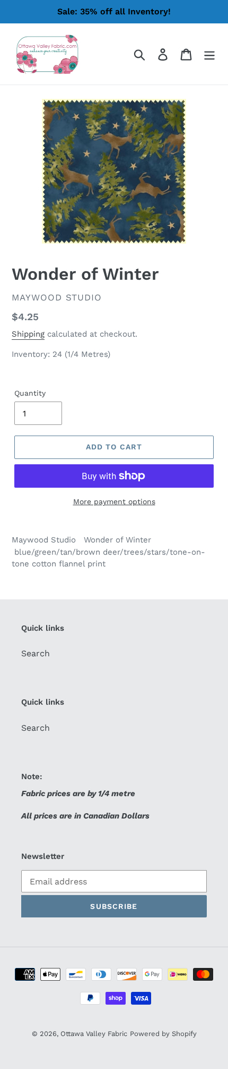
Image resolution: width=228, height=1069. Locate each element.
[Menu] (209, 54)
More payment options (114, 501)
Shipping (28, 334)
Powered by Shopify (163, 1034)
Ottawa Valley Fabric (93, 1034)
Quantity (30, 393)
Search (35, 653)
